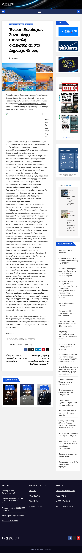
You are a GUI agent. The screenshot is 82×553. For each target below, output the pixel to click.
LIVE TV (59, 485)
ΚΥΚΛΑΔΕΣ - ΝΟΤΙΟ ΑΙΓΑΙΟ (17, 24)
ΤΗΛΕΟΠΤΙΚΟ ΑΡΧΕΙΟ (65, 491)
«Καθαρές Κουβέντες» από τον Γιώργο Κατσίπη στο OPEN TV (68, 260)
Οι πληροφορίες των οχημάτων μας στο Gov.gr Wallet (66, 392)
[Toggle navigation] (39, 11)
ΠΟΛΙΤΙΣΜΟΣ (34, 496)
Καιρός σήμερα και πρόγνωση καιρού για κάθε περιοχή (68, 175)
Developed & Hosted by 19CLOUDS (41, 549)
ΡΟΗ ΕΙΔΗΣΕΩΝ (35, 506)
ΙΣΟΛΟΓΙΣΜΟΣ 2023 (10, 521)
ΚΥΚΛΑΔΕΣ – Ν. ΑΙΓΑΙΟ (38, 485)
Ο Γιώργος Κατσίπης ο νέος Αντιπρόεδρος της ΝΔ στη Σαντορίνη (67, 324)
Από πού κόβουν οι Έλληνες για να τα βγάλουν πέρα (66, 382)
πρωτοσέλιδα (68, 138)
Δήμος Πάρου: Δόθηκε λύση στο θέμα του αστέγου (16, 358)
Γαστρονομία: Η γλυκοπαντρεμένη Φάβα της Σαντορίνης (68, 313)
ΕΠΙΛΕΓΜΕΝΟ (29, 24)
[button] (74, 11)
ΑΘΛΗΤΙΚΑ (33, 501)
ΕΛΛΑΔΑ (32, 491)
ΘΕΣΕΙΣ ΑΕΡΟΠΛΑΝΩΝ (65, 506)
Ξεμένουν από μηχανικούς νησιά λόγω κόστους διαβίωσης (68, 402)
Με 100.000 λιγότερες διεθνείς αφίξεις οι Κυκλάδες (67, 346)
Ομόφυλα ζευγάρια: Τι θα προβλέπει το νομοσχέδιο (68, 464)
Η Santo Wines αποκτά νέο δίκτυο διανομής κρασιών (67, 413)
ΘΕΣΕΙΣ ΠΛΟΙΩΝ (63, 501)
